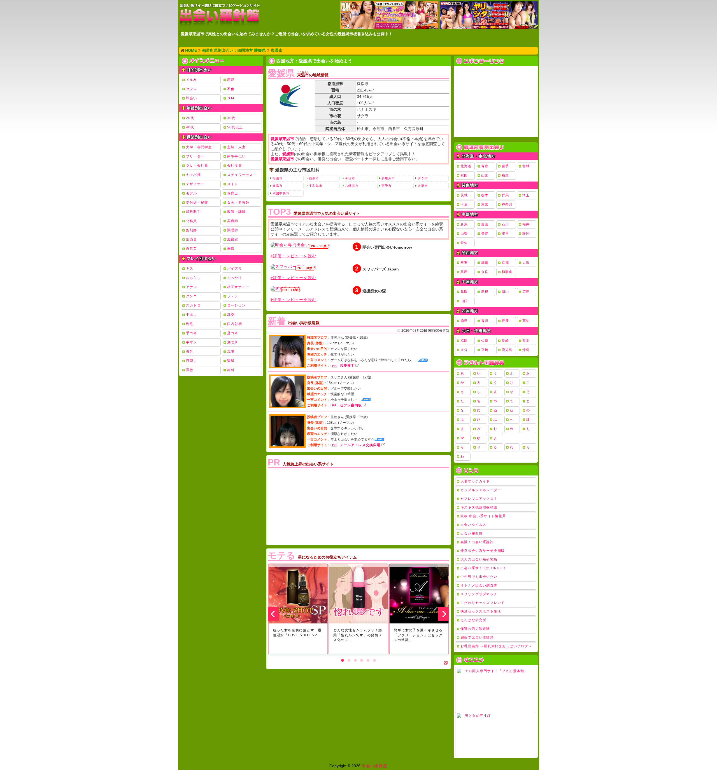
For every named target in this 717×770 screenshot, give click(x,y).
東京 (484, 204)
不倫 (230, 89)
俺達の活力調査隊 (475, 629)
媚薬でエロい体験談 (477, 637)
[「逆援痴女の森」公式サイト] (286, 288)
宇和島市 (315, 185)
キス (189, 268)
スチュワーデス (240, 175)
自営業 (191, 249)
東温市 (278, 185)
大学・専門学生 (199, 147)
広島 (526, 292)
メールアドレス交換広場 (360, 445)
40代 (190, 127)
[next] (443, 614)
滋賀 (484, 263)
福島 (505, 175)
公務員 (191, 221)
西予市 (386, 185)
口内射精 (234, 324)
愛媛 (505, 321)
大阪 (526, 263)
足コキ (232, 333)
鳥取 (464, 292)
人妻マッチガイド (475, 481)
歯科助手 (193, 212)
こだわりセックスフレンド (482, 603)
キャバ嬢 (193, 175)
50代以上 (235, 127)
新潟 (464, 224)
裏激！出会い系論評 (477, 542)
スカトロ (193, 305)
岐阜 (505, 234)
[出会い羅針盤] (219, 15)
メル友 (191, 80)
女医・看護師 (238, 202)
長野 (484, 234)
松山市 (278, 178)
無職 (230, 249)
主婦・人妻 (236, 147)
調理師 (232, 230)
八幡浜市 (351, 185)
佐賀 (484, 341)
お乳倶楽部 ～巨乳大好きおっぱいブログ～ (496, 646)
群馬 (505, 195)
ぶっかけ (234, 278)
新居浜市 (388, 178)
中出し (191, 315)
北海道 (466, 166)
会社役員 (234, 166)
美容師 (232, 221)
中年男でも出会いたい (478, 577)
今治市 (350, 178)
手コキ (191, 333)
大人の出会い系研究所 (478, 559)
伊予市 (423, 178)
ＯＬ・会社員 (197, 166)
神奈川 (507, 204)
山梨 (464, 234)
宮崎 (484, 350)
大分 (464, 350)
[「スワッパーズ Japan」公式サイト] (293, 266)
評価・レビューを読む (294, 256)
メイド (232, 184)
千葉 (464, 204)
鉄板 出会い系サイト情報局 (483, 516)
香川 (484, 321)
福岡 (464, 341)
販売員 (191, 239)
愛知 (464, 243)
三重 (464, 263)
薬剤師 (191, 230)
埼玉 (526, 195)
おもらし (193, 278)
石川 (505, 224)
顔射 (230, 370)
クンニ (191, 296)
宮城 (526, 166)
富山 (484, 224)
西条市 (314, 178)
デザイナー (195, 184)
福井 (526, 224)
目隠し (191, 361)
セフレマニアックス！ (478, 499)
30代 (231, 118)
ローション (236, 305)
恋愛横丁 (347, 366)
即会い (191, 98)
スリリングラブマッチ (478, 594)
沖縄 (526, 350)
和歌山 (507, 272)
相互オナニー (238, 287)
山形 (484, 175)
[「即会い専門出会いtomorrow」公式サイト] (300, 245)
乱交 (230, 315)
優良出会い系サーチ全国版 (482, 551)
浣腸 (230, 352)
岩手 (505, 166)
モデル (191, 193)
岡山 (505, 292)
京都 (505, 263)
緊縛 (230, 361)
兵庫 (464, 272)
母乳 (189, 352)
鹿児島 (507, 350)
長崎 (505, 341)
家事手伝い (236, 156)
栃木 (484, 195)
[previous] (273, 614)
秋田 (464, 175)
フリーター (195, 156)
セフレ (191, 89)
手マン (191, 342)
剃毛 (189, 324)
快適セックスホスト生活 (480, 611)
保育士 (232, 193)
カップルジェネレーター (480, 490)
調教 (189, 370)
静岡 (526, 234)
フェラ (232, 296)
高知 (526, 321)
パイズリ (234, 268)
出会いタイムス (473, 525)
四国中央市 (281, 193)
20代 (190, 118)
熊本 (526, 341)
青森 (484, 166)
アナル (191, 287)
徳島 (464, 321)
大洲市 (423, 185)
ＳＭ (230, 98)
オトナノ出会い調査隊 (478, 585)
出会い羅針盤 (471, 533)
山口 (464, 301)
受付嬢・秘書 (197, 202)
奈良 (484, 272)
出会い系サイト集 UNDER (482, 568)
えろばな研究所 (473, 620)
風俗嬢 (232, 239)
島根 (484, 292)
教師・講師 (236, 212)
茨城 (464, 195)
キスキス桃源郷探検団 (478, 507)
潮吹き (232, 342)
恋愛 (230, 80)
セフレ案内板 (351, 405)
